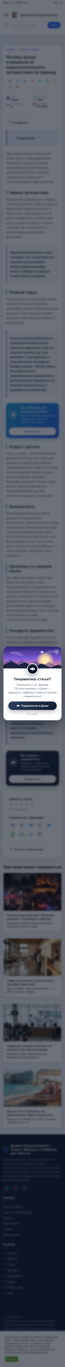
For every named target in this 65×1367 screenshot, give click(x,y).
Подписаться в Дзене (35, 706)
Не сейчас (32, 713)
